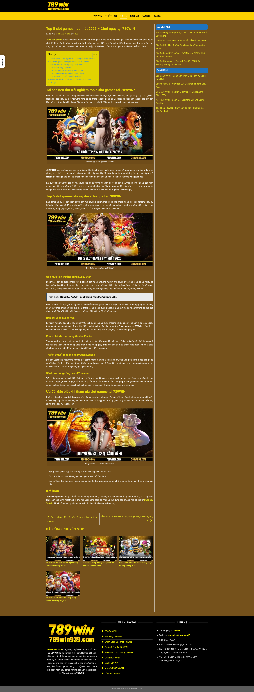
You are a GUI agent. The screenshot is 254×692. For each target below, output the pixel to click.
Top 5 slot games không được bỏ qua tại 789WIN (69, 62)
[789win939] (59, 6)
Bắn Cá (146, 16)
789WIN (97, 16)
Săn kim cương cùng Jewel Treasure (67, 76)
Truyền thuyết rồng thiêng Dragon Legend (69, 73)
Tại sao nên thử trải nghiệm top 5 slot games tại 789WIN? (72, 58)
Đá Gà (157, 16)
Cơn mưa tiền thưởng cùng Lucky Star (68, 65)
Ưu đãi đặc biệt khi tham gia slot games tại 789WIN (70, 79)
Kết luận (52, 82)
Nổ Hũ (123, 16)
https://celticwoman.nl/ (179, 635)
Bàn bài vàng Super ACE (62, 68)
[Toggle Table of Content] (93, 54)
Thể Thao (111, 16)
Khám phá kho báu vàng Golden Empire (68, 70)
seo (76, 34)
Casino (134, 16)
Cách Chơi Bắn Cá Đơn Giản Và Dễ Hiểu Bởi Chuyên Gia (182, 40)
